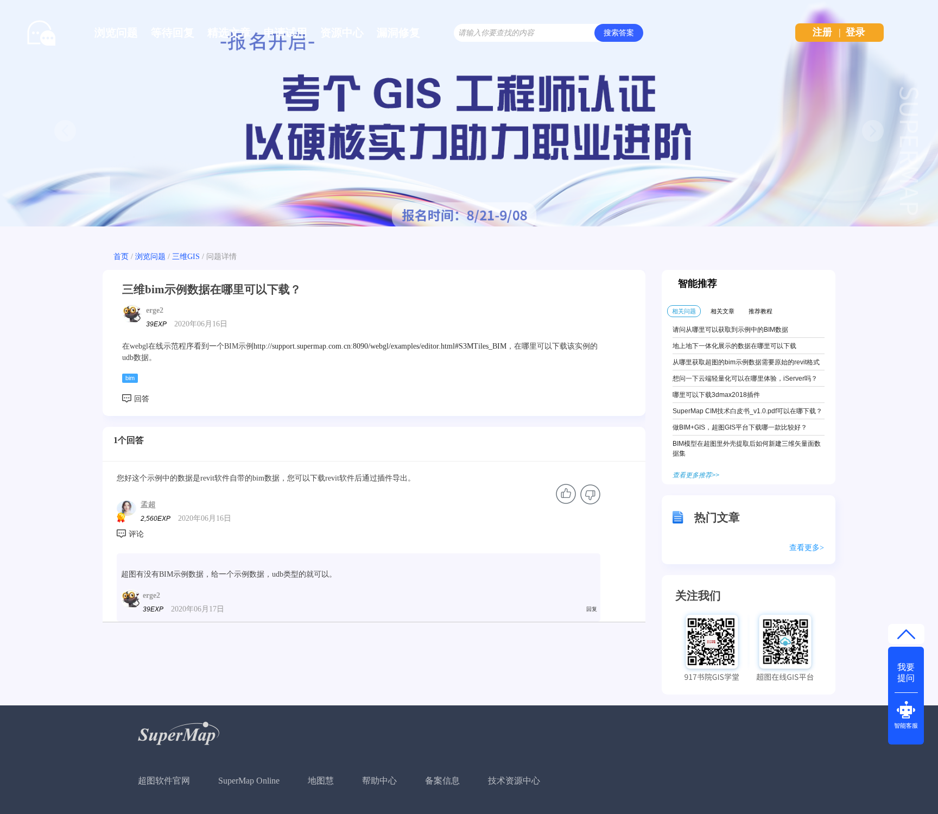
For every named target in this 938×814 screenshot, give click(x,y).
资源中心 (342, 33)
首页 (121, 257)
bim (130, 378)
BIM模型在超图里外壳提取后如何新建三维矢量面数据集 (747, 448)
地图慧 (321, 780)
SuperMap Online (249, 780)
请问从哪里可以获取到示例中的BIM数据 (730, 329)
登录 (855, 32)
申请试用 (285, 33)
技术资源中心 (514, 780)
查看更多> (806, 548)
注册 (822, 32)
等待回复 (172, 33)
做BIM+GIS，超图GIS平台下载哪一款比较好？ (740, 427)
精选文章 (229, 33)
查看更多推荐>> (696, 475)
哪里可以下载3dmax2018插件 (716, 395)
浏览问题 (116, 33)
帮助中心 (379, 780)
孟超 (148, 505)
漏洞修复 (398, 33)
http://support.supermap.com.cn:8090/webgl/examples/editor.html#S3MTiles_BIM (379, 346)
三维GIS (186, 257)
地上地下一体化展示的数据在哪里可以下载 (734, 346)
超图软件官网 (164, 780)
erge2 (154, 310)
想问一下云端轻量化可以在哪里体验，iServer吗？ (745, 378)
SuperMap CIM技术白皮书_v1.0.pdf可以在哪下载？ (747, 411)
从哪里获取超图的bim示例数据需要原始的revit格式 (746, 362)
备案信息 (442, 780)
